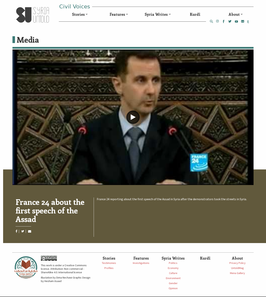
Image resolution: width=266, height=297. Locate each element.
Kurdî (195, 14)
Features (117, 14)
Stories (78, 14)
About (234, 14)
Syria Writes (156, 14)
